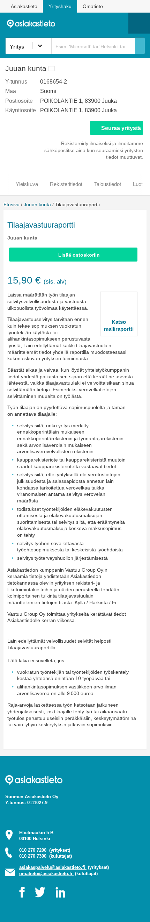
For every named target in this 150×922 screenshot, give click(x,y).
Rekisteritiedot (66, 184)
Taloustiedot (107, 184)
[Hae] (140, 46)
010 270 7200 (44, 850)
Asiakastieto (24, 6)
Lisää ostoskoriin (79, 255)
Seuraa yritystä (121, 128)
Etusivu (11, 204)
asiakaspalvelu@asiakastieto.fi (53, 867)
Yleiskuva (27, 184)
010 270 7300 (45, 856)
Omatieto (93, 6)
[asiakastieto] (33, 23)
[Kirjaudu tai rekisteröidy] (119, 23)
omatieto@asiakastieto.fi (46, 873)
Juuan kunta (37, 204)
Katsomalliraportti (119, 325)
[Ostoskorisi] (87, 23)
